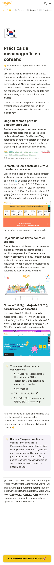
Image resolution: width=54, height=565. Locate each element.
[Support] (4, 10)
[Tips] (10, 10)
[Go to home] (7, 3)
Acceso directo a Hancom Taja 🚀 (27, 558)
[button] (45, 3)
